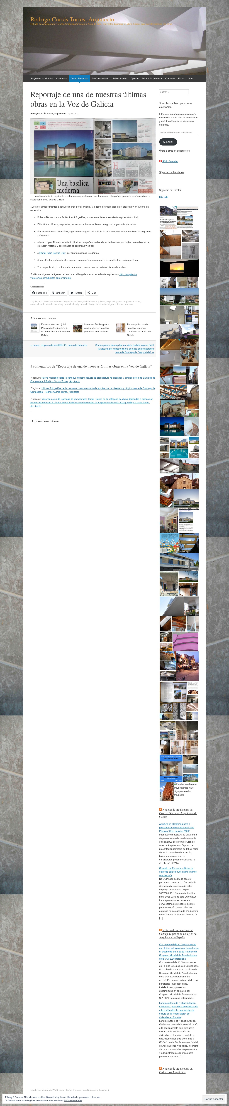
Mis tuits (163, 197)
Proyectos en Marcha (41, 78)
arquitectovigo (88, 303)
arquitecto (100, 301)
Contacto (170, 78)
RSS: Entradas (170, 161)
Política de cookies (73, 1100)
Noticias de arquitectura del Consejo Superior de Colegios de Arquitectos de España (177, 933)
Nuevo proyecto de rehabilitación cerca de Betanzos (58, 345)
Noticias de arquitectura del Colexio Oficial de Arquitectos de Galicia (178, 813)
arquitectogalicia (114, 301)
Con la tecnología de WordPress (47, 1090)
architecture (89, 301)
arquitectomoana (132, 301)
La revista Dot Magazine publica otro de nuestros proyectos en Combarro (96, 328)
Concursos (61, 78)
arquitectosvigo (72, 303)
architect (78, 301)
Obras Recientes (79, 78)
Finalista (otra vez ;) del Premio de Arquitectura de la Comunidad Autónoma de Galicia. (55, 330)
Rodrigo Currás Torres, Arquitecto (72, 19)
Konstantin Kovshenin (98, 1090)
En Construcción (100, 78)
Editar (181, 78)
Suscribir (168, 142)
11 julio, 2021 (73, 113)
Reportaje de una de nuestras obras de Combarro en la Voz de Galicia (139, 330)
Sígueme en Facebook (171, 172)
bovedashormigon (105, 303)
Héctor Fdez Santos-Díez (52, 252)
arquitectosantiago (55, 303)
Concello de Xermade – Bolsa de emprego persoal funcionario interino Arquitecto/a (178, 871)
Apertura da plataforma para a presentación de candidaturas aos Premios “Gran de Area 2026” (176, 827)
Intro (190, 78)
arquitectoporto (37, 303)
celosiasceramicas (124, 303)
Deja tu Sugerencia (152, 78)
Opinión (134, 78)
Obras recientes (55, 301)
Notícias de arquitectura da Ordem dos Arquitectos (176, 1070)
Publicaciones (120, 78)
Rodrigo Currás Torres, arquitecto (47, 113)
